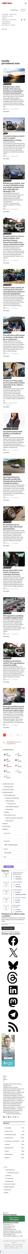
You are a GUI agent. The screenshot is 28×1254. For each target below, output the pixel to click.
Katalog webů (7, 1189)
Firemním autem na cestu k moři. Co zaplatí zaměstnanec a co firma (13, 138)
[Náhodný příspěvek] (21, 19)
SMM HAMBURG (17, 882)
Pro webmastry (9, 1178)
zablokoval (14, 1219)
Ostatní (5, 133)
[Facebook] (13, 946)
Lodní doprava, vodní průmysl (9, 19)
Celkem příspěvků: (7, 1234)
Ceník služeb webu (11, 743)
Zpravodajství (7, 1244)
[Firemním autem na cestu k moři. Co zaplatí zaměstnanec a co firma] (14, 124)
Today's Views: (6, 1224)
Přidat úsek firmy (11, 803)
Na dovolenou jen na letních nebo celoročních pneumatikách (13, 527)
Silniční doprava (6, 25)
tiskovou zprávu (17, 742)
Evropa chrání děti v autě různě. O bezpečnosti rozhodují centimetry (13, 572)
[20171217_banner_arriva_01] (14, 1051)
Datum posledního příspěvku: (10, 1236)
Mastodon (5, 1212)
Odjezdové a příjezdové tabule (11, 1248)
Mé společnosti (9, 809)
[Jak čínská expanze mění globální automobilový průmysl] (14, 420)
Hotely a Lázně (12, 14)
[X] (13, 958)
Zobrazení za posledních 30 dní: (10, 1232)
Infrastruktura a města (7, 16)
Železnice (13, 25)
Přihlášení (6, 812)
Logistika (4, 18)
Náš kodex (8, 1175)
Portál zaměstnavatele (9, 795)
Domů (3, 29)
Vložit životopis (9, 820)
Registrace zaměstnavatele (12, 798)
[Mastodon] (13, 1007)
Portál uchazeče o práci (10, 815)
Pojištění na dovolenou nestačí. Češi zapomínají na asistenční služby (13, 663)
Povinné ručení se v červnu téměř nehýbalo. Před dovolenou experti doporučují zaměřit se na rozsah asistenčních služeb (13, 240)
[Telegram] (13, 1020)
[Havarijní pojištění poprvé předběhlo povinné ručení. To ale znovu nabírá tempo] (14, 695)
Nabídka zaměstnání (8, 792)
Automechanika (17, 890)
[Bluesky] (13, 971)
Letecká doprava (6, 21)
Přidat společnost (10, 801)
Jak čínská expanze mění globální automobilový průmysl (13, 434)
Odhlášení (5, 829)
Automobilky (5, 14)
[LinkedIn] (13, 995)
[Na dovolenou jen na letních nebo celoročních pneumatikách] (14, 513)
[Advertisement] (14, 45)
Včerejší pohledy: (7, 1227)
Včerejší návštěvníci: (8, 1229)
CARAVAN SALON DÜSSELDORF (18, 873)
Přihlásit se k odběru (8, 928)
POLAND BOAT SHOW (19, 897)
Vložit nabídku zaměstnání (12, 806)
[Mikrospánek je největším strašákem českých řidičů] (14, 604)
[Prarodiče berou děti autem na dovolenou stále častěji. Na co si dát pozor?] (14, 324)
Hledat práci (8, 866)
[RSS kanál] (13, 1032)
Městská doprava (6, 23)
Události (6, 1192)
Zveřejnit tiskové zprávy (8, 784)
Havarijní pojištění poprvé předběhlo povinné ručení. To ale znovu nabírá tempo (13, 709)
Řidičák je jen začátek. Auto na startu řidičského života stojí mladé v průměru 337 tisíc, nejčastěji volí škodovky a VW (13, 187)
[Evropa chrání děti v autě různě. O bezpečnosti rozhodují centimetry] (14, 559)
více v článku (6, 111)
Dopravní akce (19, 1246)
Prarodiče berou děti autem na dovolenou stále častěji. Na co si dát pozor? (13, 337)
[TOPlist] (14, 1204)
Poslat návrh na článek (8, 789)
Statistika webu (9, 1181)
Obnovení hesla (6, 826)
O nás (5, 1167)
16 (17, 735)
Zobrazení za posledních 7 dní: (10, 1231)
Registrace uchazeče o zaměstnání (14, 818)
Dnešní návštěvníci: (8, 1226)
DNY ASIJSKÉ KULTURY (16, 906)
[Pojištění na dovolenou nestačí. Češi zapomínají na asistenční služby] (14, 649)
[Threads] (13, 983)
